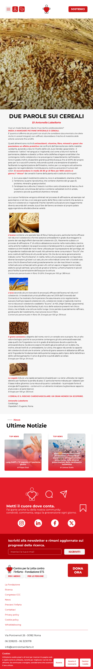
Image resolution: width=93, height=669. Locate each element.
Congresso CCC (13, 594)
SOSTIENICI (78, 9)
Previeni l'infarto (13, 605)
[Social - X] (71, 523)
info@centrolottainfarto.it (19, 647)
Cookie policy (12, 620)
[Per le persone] (15, 9)
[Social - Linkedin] (38, 523)
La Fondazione (12, 584)
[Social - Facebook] (55, 523)
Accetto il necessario (72, 662)
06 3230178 (25, 641)
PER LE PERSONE (36, 576)
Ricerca (9, 589)
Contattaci (10, 610)
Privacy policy (12, 615)
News (8, 599)
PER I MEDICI (14, 576)
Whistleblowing (13, 625)
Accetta (59, 662)
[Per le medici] (22, 9)
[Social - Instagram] (21, 523)
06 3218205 (11, 641)
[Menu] (8, 9)
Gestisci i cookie (85, 662)
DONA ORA (78, 570)
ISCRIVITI (74, 551)
